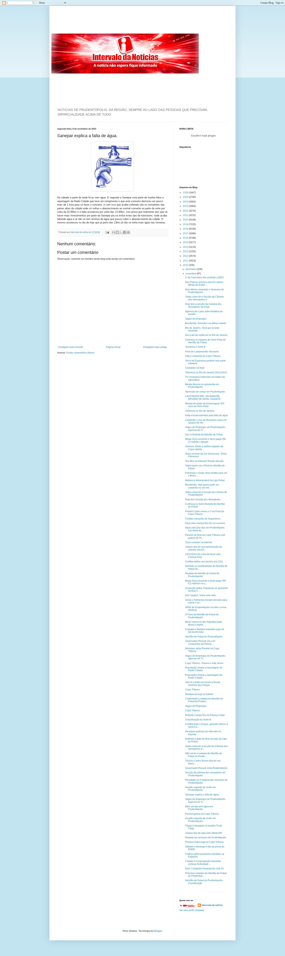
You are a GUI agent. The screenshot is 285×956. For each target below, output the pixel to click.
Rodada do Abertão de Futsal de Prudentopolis (202, 574)
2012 (186, 256)
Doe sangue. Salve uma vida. (200, 595)
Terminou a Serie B (195, 347)
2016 (186, 238)
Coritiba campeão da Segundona (202, 518)
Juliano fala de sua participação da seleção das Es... (203, 548)
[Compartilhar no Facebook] (125, 232)
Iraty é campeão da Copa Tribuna (202, 356)
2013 (186, 251)
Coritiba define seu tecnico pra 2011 (204, 561)
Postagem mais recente (70, 347)
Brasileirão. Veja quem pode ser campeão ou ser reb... (202, 486)
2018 (186, 228)
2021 (186, 215)
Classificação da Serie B (198, 719)
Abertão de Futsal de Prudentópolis (203, 636)
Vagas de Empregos (195, 318)
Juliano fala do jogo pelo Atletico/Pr (203, 833)
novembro (191, 273)
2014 (186, 247)
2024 (186, 201)
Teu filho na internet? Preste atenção (204, 461)
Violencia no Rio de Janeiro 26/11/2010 (206, 372)
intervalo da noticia (80, 232)
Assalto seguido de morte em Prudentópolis (200, 788)
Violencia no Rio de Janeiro (199, 411)
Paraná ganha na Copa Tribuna (202, 814)
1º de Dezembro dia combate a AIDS (204, 277)
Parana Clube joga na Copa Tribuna (204, 842)
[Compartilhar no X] (121, 232)
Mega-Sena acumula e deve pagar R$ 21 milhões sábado (205, 440)
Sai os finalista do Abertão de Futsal (204, 434)
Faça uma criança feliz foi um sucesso (205, 523)
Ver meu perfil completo (191, 910)
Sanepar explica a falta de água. (202, 794)
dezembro (191, 269)
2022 (186, 210)
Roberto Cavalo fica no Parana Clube (205, 715)
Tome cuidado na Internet (198, 542)
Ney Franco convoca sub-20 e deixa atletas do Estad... (204, 283)
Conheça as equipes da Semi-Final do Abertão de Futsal (205, 341)
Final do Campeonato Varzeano (202, 351)
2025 (186, 197)
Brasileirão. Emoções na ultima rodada (205, 323)
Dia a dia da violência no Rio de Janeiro (206, 335)
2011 (186, 260)
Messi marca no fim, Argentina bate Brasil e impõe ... (203, 623)
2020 (186, 219)
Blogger (158, 931)
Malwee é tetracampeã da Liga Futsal (205, 480)
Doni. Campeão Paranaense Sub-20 (204, 868)
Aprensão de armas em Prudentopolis (205, 391)
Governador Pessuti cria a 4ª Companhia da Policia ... (200, 642)
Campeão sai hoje (195, 367)
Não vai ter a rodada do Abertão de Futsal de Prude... (203, 754)
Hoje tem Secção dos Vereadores (202, 499)
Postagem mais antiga (155, 347)
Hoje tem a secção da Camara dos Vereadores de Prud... (203, 305)
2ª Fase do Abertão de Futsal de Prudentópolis (202, 616)
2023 (186, 206)
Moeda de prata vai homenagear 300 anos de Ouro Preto (204, 405)
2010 (186, 265)
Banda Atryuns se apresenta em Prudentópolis (202, 385)
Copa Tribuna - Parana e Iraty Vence (204, 663)
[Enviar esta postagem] (107, 232)
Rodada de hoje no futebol (199, 694)
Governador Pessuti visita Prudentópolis (206, 768)
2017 (186, 233)
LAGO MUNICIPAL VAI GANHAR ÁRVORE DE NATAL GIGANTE (202, 397)
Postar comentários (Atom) (80, 352)
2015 (186, 242)
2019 (186, 224)
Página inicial (113, 347)
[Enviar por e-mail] (114, 232)
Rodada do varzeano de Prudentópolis (205, 837)
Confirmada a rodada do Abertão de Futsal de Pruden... (204, 700)
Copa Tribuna (192, 689)
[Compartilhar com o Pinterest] (128, 232)
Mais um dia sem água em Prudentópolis (199, 808)
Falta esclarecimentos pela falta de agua (206, 415)
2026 (186, 192)
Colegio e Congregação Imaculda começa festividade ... (203, 862)
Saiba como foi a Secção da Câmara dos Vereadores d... (204, 298)
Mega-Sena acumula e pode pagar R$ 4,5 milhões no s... (205, 582)
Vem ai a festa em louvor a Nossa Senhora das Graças (202, 683)
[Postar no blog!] (117, 232)
